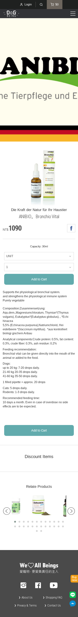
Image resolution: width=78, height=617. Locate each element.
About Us (27, 597)
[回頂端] (39, 568)
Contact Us (54, 605)
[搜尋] (41, 4)
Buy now (74, 578)
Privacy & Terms (27, 605)
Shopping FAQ (54, 597)
